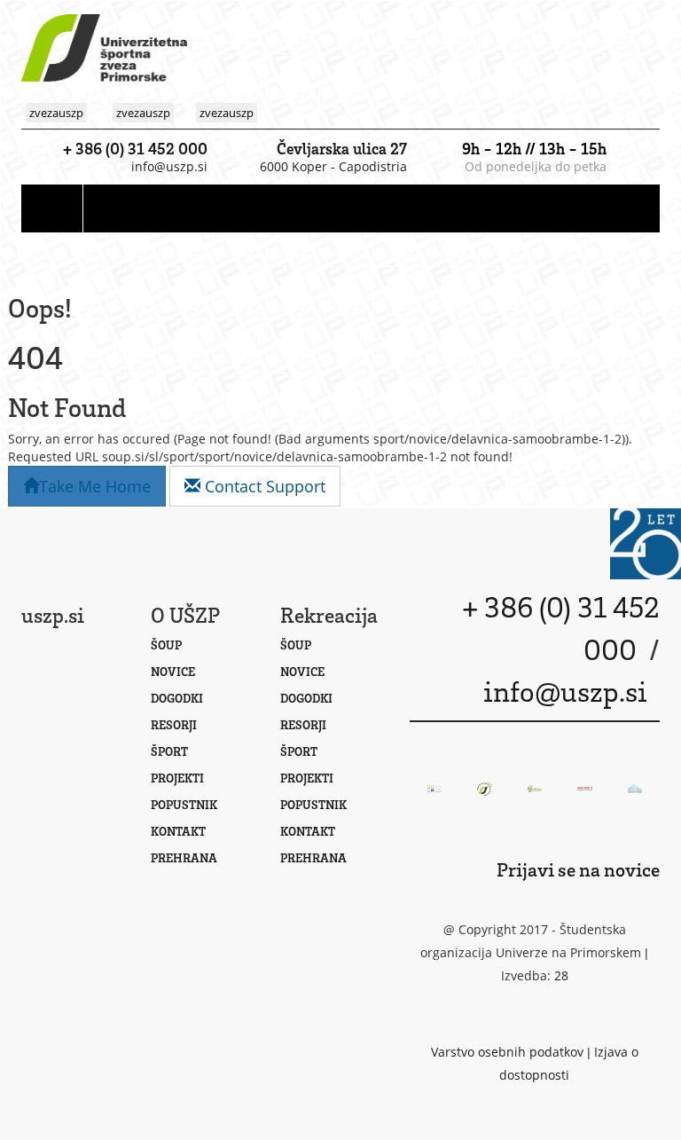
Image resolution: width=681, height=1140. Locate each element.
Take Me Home (95, 486)
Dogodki (177, 697)
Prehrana (184, 857)
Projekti (177, 777)
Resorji (174, 724)
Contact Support (262, 486)
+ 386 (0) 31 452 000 (135, 148)
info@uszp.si (169, 166)
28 (561, 975)
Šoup (166, 644)
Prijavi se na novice (578, 869)
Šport (169, 751)
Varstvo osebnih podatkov (507, 1051)
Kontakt (178, 830)
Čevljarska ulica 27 (342, 148)
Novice (173, 671)
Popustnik (184, 804)
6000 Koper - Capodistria (333, 166)
